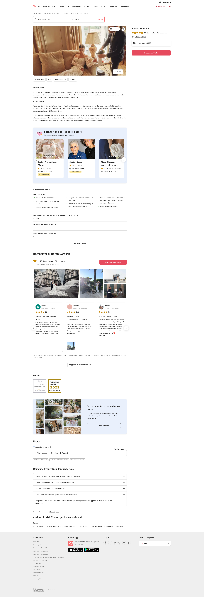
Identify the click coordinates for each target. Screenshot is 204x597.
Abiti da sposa (49, 13)
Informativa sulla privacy (41, 551)
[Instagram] (119, 542)
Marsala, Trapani (140, 37)
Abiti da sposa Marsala (77, 459)
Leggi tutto (54, 333)
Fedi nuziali (119, 526)
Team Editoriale (38, 573)
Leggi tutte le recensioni (79, 365)
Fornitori (87, 6)
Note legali (37, 545)
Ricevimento (76, 6)
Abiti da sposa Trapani (41, 459)
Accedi (159, 6)
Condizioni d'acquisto (40, 548)
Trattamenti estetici (96, 526)
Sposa (96, 6)
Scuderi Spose (75, 162)
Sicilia (58, 13)
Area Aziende (166, 2)
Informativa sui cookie (40, 554)
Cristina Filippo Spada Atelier (47, 163)
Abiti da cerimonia (53, 526)
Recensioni (60, 80)
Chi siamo (36, 569)
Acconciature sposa (68, 526)
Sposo (103, 6)
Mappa (72, 80)
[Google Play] (91, 551)
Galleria (118, 71)
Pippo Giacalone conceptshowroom (109, 163)
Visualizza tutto (80, 244)
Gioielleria (109, 526)
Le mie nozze (64, 6)
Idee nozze (112, 6)
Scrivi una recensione (113, 262)
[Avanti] (123, 159)
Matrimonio (37, 13)
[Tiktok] (129, 542)
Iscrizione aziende (39, 566)
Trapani (65, 13)
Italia (145, 543)
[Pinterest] (115, 542)
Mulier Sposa (54, 512)
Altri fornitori (104, 426)
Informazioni (39, 80)
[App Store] (75, 551)
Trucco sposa (82, 526)
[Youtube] (124, 542)
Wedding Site (37, 579)
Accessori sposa (38, 526)
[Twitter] (110, 542)
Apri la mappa (119, 449)
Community (124, 6)
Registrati (167, 6)
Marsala (73, 13)
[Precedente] (36, 159)
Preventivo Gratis (151, 53)
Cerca (100, 19)
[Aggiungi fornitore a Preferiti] (123, 29)
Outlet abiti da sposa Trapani (59, 459)
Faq (49, 80)
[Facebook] (105, 542)
